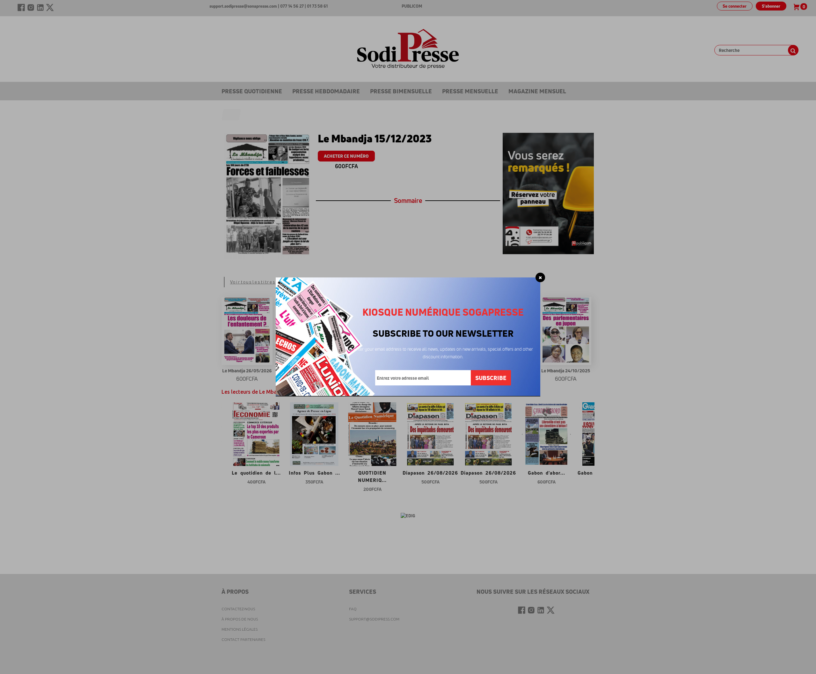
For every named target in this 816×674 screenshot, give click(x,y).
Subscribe (490, 378)
